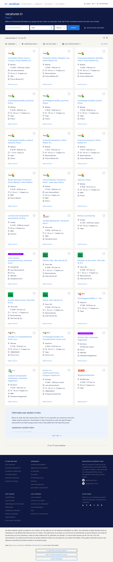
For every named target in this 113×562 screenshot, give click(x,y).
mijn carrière (48, 4)
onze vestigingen (37, 507)
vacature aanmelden (38, 464)
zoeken (73, 27)
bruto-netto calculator (13, 520)
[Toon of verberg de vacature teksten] (105, 38)
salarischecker (10, 517)
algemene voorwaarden (39, 468)
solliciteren (9, 507)
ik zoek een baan (26, 4)
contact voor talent (38, 500)
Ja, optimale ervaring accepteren (56, 550)
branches (34, 474)
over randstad (59, 4)
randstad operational (12, 468)
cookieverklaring (37, 545)
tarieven (34, 481)
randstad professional (13, 471)
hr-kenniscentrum (37, 478)
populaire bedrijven (12, 478)
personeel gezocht (37, 484)
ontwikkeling (9, 497)
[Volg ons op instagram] (98, 505)
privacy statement (18, 545)
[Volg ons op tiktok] (102, 505)
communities (10, 500)
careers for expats (11, 481)
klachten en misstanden (39, 514)
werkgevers (38, 4)
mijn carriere (9, 494)
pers (32, 510)
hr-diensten (35, 471)
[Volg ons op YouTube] (91, 505)
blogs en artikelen (11, 514)
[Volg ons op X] (94, 505)
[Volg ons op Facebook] (87, 505)
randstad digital (11, 474)
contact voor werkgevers (40, 504)
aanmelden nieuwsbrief (39, 488)
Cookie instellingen (57, 558)
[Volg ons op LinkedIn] (83, 505)
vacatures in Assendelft (23, 432)
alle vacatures (10, 464)
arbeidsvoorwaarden (12, 510)
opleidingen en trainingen (14, 504)
